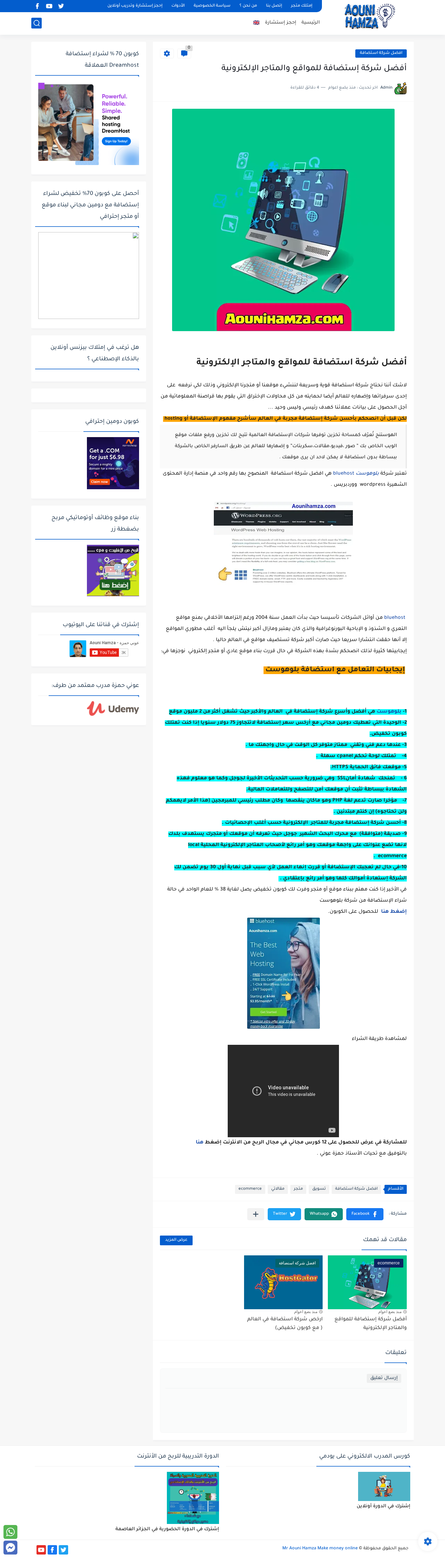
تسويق (319, 1189)
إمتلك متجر (301, 6)
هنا (385, 912)
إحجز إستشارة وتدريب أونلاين (134, 6)
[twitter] (61, 6)
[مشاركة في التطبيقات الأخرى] (255, 1214)
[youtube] (49, 6)
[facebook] (37, 6)
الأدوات (178, 6)
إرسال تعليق (384, 1378)
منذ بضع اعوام (390, 1311)
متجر (298, 1189)
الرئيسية (310, 22)
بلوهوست (389, 712)
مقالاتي (277, 1189)
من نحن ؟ (248, 6)
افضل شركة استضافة (381, 53)
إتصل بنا (274, 6)
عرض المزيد (176, 1240)
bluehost (343, 474)
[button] (364, 1214)
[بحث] (36, 23)
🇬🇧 (256, 23)
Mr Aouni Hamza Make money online (320, 1548)
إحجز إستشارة (280, 22)
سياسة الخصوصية (212, 6)
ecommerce (250, 1189)
